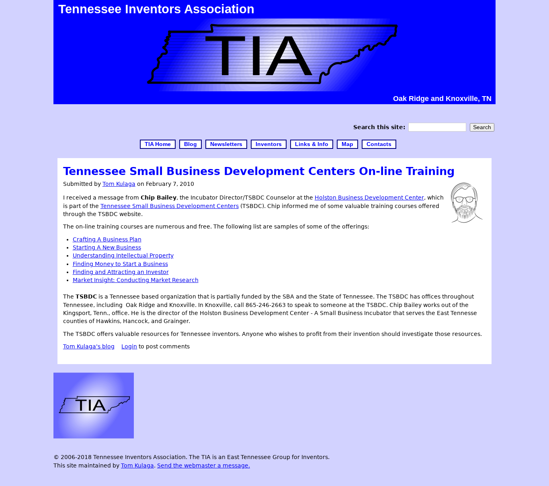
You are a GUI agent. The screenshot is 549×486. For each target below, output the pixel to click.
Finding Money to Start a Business (120, 264)
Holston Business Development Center (369, 197)
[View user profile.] (467, 221)
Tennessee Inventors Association (156, 9)
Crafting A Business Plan (107, 239)
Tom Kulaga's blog (89, 346)
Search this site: (380, 127)
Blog (190, 144)
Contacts (379, 144)
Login (129, 346)
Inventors (269, 144)
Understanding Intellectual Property (123, 255)
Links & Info (311, 144)
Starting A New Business (107, 247)
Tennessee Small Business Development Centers (169, 206)
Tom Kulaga (118, 184)
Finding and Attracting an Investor (121, 272)
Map (347, 144)
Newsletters (226, 144)
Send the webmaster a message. (203, 465)
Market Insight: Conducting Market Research (136, 280)
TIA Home (158, 144)
